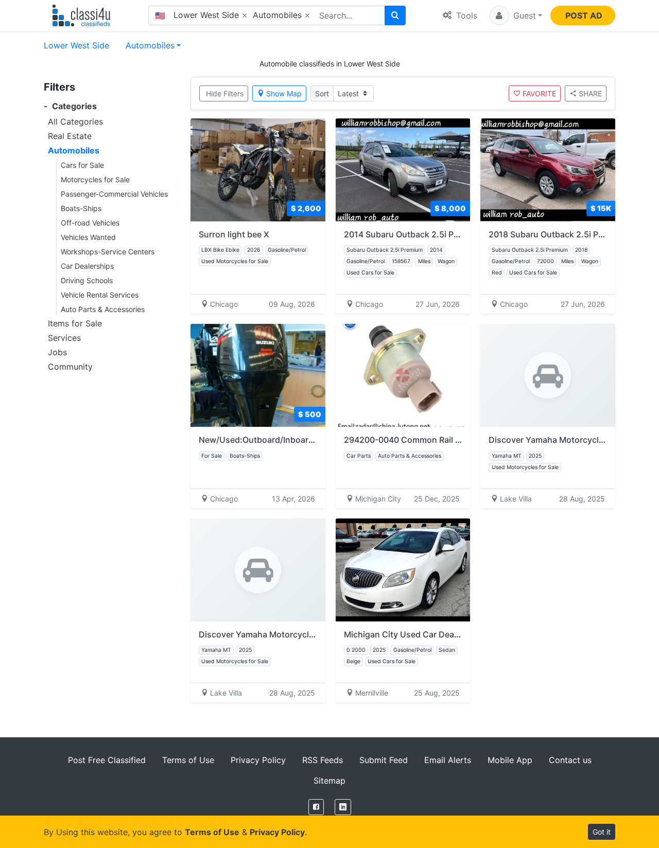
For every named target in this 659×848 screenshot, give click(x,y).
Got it (602, 831)
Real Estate (70, 136)
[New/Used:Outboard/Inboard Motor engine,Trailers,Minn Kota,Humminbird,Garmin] (257, 375)
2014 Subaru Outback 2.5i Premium (413, 234)
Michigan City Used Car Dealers (406, 634)
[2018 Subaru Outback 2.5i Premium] (547, 169)
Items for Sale (75, 323)
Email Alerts (447, 760)
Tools (465, 15)
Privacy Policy (258, 760)
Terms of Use (188, 760)
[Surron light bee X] (257, 169)
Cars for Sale (82, 165)
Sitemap (329, 780)
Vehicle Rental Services (99, 294)
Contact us (570, 760)
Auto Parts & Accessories (103, 309)
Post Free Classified (107, 760)
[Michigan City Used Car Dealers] (403, 569)
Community (70, 366)
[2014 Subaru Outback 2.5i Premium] (403, 169)
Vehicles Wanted (88, 237)
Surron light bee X (234, 234)
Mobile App (510, 760)
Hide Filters (225, 93)
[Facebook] (316, 807)
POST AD (583, 15)
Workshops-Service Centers (107, 251)
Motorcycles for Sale (95, 179)
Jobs (57, 352)
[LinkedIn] (343, 807)
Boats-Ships (81, 208)
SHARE (590, 93)
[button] (516, 15)
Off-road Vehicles (90, 222)
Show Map (284, 93)
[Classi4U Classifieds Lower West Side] (83, 15)
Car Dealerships (87, 266)
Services (64, 338)
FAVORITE (539, 93)
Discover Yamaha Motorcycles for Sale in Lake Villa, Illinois (313, 634)
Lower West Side (76, 45)
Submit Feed (383, 760)
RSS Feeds (322, 760)
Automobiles (150, 45)
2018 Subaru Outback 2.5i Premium (558, 234)
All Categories (75, 121)
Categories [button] (70, 106)
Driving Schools (87, 280)
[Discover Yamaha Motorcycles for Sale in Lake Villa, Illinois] (547, 375)
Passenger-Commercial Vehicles (114, 193)
